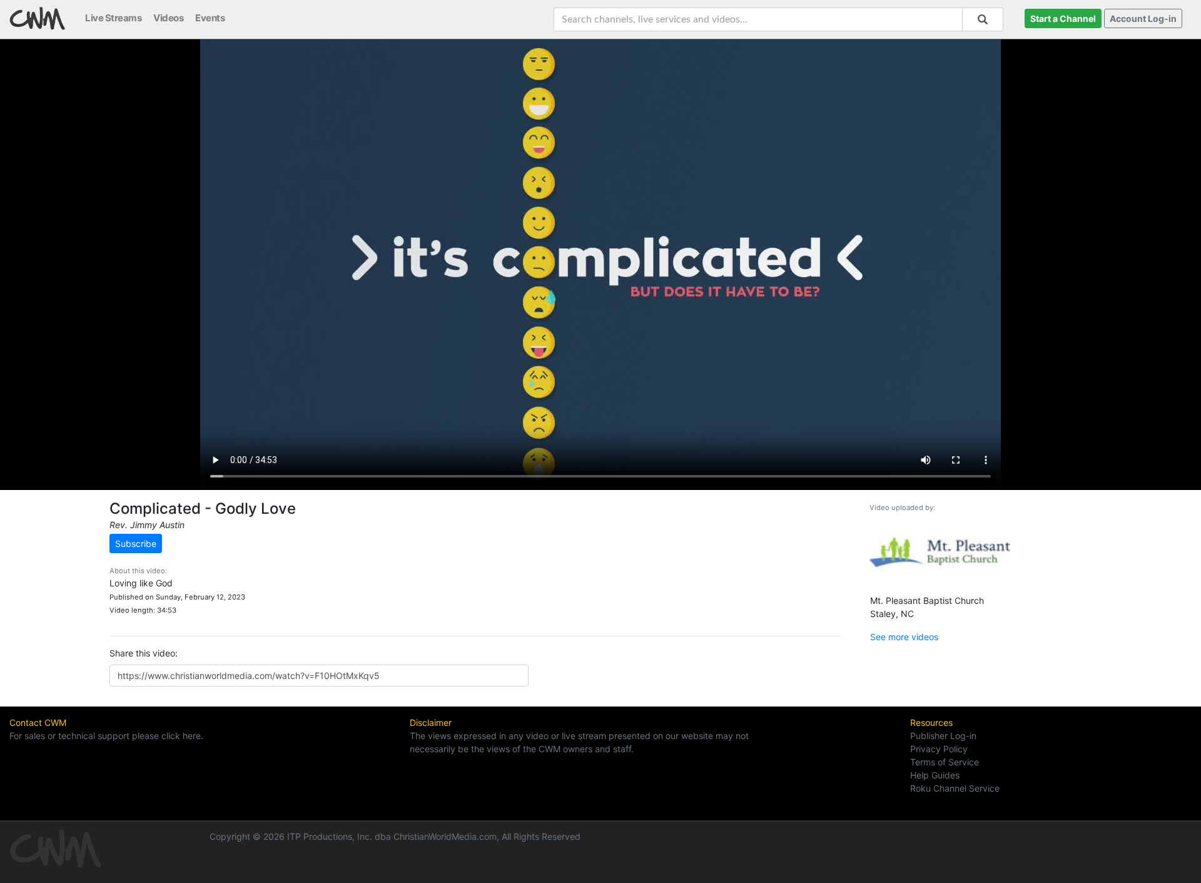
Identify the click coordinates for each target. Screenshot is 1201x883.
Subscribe (135, 543)
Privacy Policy (939, 748)
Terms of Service (944, 762)
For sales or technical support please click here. (106, 735)
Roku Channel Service (955, 788)
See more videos (904, 636)
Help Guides (935, 775)
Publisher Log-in (943, 735)
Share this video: (143, 653)
